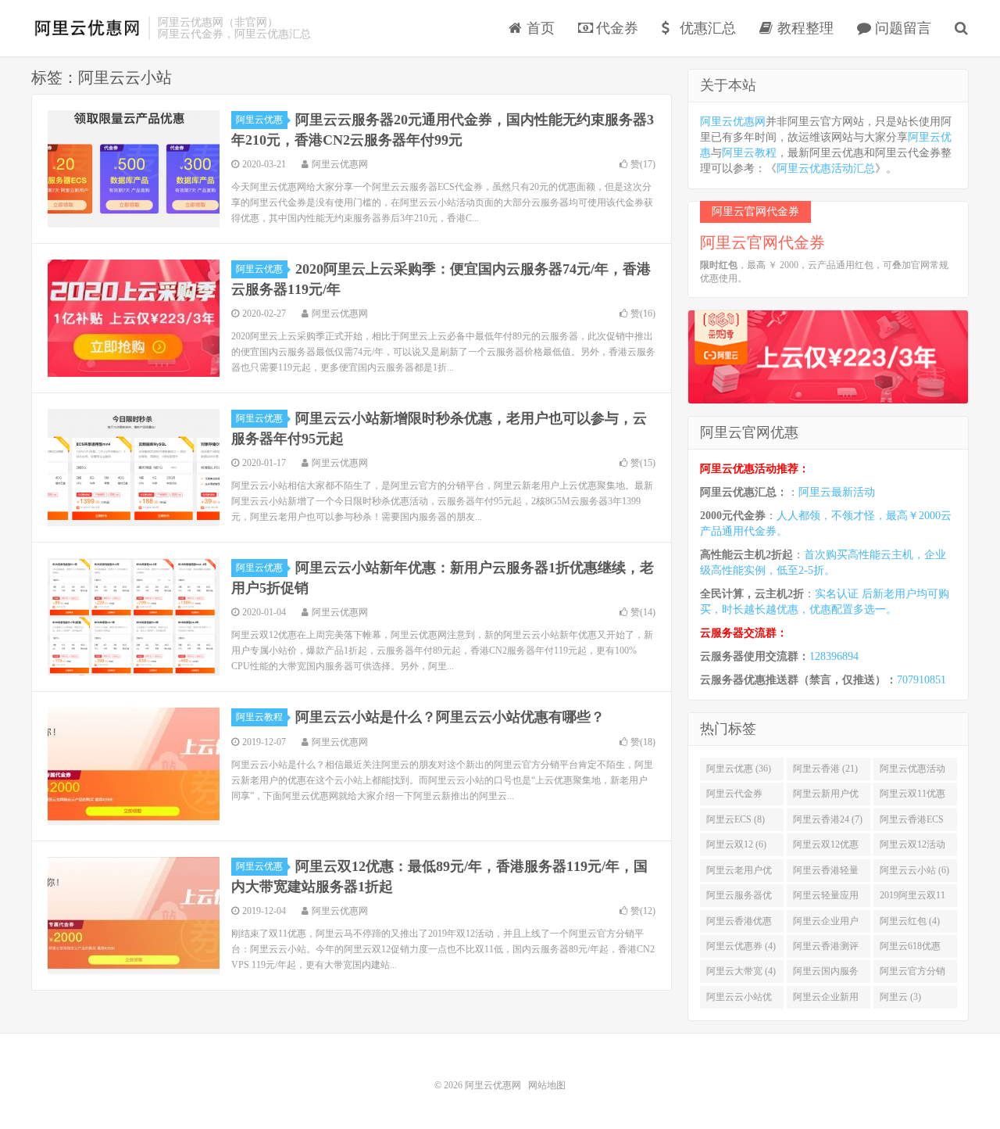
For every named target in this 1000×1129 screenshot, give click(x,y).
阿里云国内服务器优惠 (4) (826, 974)
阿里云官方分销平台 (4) (912, 974)
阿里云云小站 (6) (914, 870)
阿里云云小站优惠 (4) (739, 1000)
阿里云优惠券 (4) (741, 946)
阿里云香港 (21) (825, 768)
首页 (539, 28)
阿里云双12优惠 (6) (826, 847)
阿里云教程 (259, 716)
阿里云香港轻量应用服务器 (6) (826, 873)
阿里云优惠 (259, 119)
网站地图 (547, 1085)
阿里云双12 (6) (736, 844)
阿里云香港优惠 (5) (739, 924)
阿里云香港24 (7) (827, 819)
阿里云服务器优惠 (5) (739, 898)
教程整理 (803, 28)
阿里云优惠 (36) (738, 768)
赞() (642, 164)
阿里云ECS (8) (735, 819)
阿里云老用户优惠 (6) (739, 873)
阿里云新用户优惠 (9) (826, 796)
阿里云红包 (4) (910, 921)
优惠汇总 (706, 28)
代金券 (615, 28)
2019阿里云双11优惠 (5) (912, 898)
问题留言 (901, 28)
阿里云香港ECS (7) (912, 822)
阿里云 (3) (900, 996)
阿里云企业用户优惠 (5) (826, 924)
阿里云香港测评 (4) (826, 949)
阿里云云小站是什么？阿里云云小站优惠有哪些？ (450, 717)
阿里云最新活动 (836, 492)
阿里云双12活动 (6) (912, 847)
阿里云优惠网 (86, 28)
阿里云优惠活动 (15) (912, 771)
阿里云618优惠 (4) (910, 949)
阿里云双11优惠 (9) (912, 796)
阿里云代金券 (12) (734, 796)
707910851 (921, 680)
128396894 (834, 656)
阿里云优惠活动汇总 (826, 168)
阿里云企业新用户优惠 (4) (826, 1000)
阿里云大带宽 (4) (741, 971)
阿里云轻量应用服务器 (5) (826, 898)
